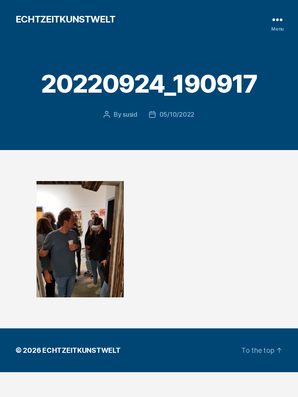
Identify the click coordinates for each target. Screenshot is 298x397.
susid (130, 114)
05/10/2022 (176, 114)
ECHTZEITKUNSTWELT (65, 19)
